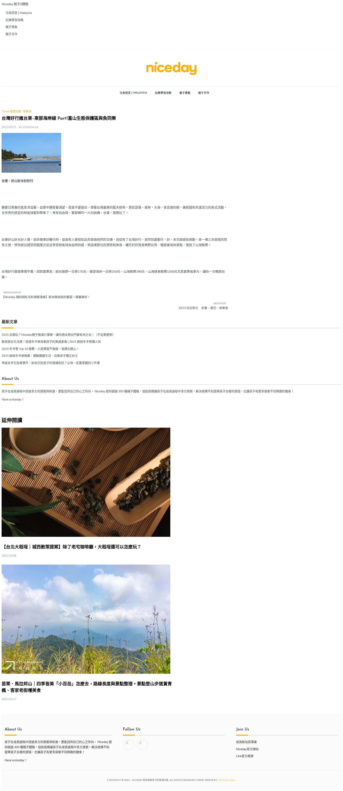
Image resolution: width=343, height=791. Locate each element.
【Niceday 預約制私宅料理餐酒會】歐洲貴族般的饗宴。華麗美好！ (46, 297)
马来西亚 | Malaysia (133, 92)
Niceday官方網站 (247, 749)
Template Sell (226, 780)
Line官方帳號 (244, 756)
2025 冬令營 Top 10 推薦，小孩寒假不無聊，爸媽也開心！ (40, 348)
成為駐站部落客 (246, 742)
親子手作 (203, 92)
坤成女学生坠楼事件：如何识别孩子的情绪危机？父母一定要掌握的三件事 (51, 363)
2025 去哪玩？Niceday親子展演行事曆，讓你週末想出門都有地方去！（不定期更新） (58, 334)
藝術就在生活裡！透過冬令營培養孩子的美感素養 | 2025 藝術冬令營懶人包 (51, 341)
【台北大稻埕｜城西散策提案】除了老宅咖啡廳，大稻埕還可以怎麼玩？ (71, 547)
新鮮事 (27, 111)
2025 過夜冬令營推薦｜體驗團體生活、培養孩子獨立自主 (40, 355)
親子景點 (184, 92)
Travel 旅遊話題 (11, 111)
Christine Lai (30, 127)
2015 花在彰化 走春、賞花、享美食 (203, 308)
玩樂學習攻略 (163, 92)
